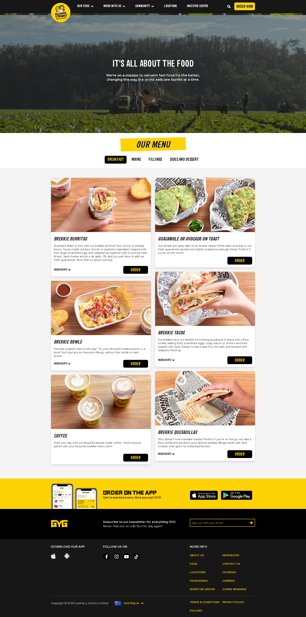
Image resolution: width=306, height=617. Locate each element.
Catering (229, 572)
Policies (196, 610)
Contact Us (231, 563)
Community (142, 6)
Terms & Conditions (205, 602)
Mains (136, 160)
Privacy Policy (233, 602)
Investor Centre (197, 6)
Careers (228, 580)
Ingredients (60, 269)
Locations (170, 6)
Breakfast (115, 160)
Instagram (116, 556)
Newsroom (230, 555)
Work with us (112, 6)
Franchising (199, 580)
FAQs (193, 563)
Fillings (155, 160)
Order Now (244, 7)
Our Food (83, 6)
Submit (251, 523)
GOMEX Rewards (234, 589)
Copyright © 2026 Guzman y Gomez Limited (79, 603)
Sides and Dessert (184, 160)
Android (67, 556)
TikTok (136, 556)
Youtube (126, 556)
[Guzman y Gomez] (59, 526)
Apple (54, 556)
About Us (197, 555)
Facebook (106, 556)
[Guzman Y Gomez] (60, 12)
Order (135, 270)
